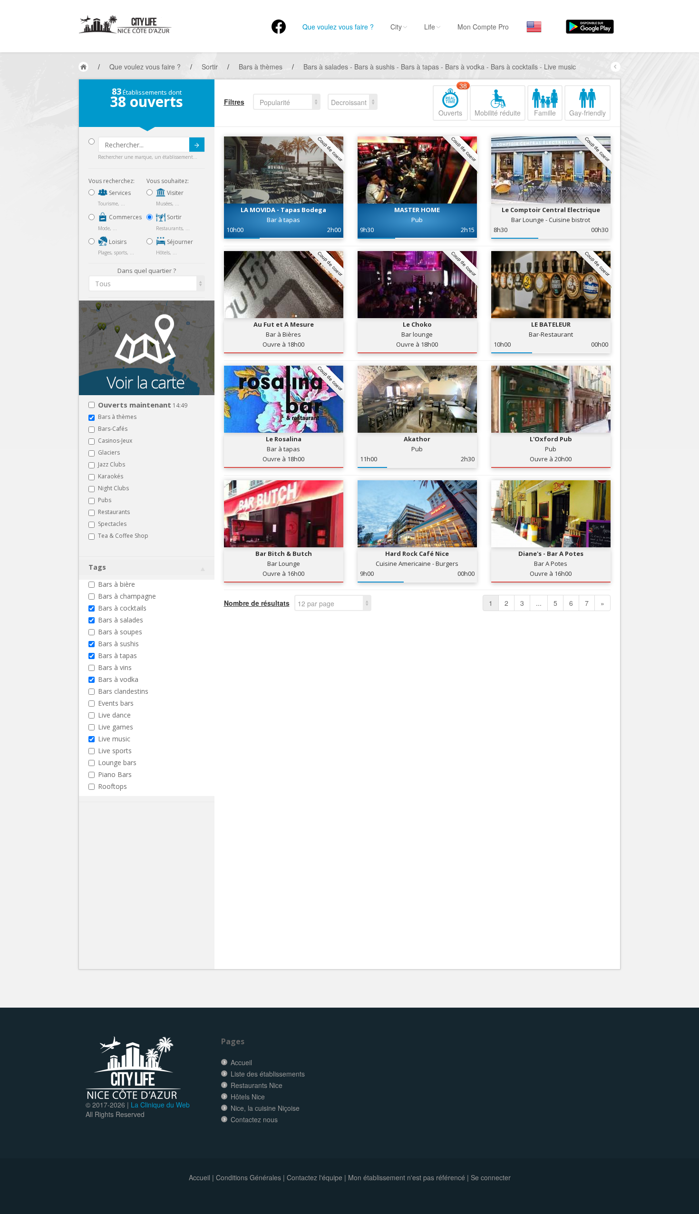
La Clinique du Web (160, 1104)
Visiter (174, 193)
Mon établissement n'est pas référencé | (408, 1177)
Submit (196, 144)
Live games (115, 726)
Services (119, 193)
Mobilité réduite (498, 112)
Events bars (116, 703)
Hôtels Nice (248, 1096)
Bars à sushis (118, 643)
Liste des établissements (268, 1073)
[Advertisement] (145, 900)
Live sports (115, 750)
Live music (114, 738)
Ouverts (452, 101)
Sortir (173, 217)
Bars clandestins (123, 691)
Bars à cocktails (122, 607)
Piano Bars (115, 774)
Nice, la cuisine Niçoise (265, 1108)
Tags (97, 567)
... (539, 603)
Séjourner (179, 242)
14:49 (142, 405)
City (396, 26)
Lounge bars (117, 762)
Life (429, 26)
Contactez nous (254, 1119)
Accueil (241, 1062)
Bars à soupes (120, 631)
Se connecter (491, 1177)
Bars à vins (115, 667)
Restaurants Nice (256, 1085)
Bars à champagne (127, 596)
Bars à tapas (117, 655)
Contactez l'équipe (314, 1177)
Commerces (124, 217)
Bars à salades (120, 619)
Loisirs (116, 242)
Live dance (114, 714)
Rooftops (112, 786)
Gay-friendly (587, 112)
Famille (545, 112)
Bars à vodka (118, 679)
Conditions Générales (248, 1177)
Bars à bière (116, 584)
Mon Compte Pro (483, 26)
